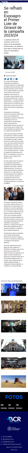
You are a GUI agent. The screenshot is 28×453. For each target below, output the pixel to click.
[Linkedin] (16, 449)
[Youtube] (15, 449)
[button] (14, 6)
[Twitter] (11, 449)
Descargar (4, 408)
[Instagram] (12, 449)
